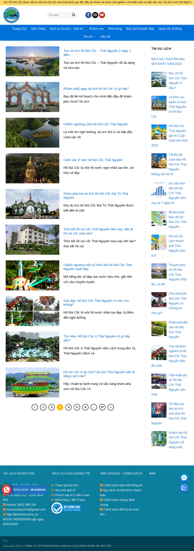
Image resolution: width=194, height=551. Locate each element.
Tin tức (88, 36)
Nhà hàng (115, 28)
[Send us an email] (95, 15)
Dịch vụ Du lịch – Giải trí (66, 28)
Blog (5, 540)
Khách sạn (96, 28)
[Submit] (73, 15)
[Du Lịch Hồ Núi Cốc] (22, 15)
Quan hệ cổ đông (170, 28)
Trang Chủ (19, 28)
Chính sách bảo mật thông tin (122, 485)
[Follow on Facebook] (88, 15)
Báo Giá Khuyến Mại (140, 28)
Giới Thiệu (38, 28)
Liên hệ (105, 36)
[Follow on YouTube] (102, 15)
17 (102, 407)
